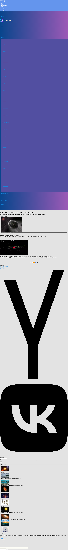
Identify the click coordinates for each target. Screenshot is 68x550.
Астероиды (1, 266)
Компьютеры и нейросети (6, 104)
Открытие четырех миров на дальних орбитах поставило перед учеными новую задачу (12, 512)
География (4, 83)
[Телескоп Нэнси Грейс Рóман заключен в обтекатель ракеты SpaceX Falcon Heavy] (5, 532)
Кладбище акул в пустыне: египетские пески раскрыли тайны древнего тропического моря (12, 485)
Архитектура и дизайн (5, 58)
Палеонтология (4, 5)
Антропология (4, 51)
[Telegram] (32, 262)
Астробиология (5, 65)
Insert (7, 549)
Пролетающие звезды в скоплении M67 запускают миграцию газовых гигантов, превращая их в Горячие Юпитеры (15, 471)
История (4, 90)
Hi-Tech (4, 44)
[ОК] (34, 262)
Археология (3, 1)
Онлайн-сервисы (4, 200)
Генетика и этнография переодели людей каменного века (8, 505)
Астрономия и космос (5, 62)
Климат (4, 97)
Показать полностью (2, 268)
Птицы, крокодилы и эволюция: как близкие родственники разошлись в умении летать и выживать (13, 526)
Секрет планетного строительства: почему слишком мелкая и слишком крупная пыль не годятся (13, 519)
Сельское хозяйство (5, 161)
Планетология (4, 147)
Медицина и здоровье (5, 115)
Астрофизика (4, 69)
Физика (2, 6)
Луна (3, 266)
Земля (2, 4)
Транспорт (4, 168)
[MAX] (35, 262)
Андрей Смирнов (2, 215)
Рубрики (2, 37)
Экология (4, 182)
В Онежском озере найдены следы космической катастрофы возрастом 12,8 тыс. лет (11, 478)
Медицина (3, 3)
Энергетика (4, 189)
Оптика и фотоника (5, 136)
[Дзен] (37, 262)
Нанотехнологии (5, 129)
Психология (4, 154)
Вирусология (4, 76)
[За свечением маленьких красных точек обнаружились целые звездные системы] (5, 491)
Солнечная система (6, 266)
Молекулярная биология (6, 122)
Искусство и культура (5, 186)
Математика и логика (5, 108)
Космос (2, 2)
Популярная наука (5, 143)
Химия (3, 175)
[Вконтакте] (30, 262)
